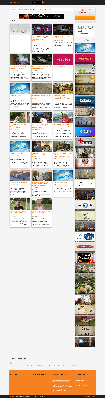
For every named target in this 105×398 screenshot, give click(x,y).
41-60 (33, 366)
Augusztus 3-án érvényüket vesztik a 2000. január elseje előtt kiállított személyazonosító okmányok (63, 154)
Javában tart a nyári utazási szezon (19, 182)
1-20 (27, 366)
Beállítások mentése (21, 358)
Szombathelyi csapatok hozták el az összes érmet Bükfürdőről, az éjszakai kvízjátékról (40, 126)
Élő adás (78, 18)
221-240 (75, 366)
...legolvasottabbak (23, 9)
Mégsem (14, 358)
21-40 (30, 366)
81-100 (40, 366)
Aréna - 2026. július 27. (16, 36)
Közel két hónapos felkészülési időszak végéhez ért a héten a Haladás (18, 212)
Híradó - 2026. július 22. (60, 182)
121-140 (53, 366)
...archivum (50, 9)
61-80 (37, 366)
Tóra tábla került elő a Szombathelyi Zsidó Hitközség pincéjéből (40, 154)
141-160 (57, 366)
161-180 (62, 366)
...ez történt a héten (43, 9)
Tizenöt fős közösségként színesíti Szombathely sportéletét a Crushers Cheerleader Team (41, 212)
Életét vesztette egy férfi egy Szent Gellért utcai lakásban (63, 37)
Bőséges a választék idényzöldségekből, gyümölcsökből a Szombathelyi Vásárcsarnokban (63, 97)
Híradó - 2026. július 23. (16, 153)
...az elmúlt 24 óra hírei (32, 9)
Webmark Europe (92, 396)
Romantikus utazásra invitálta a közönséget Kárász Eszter (18, 67)
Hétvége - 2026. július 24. (60, 67)
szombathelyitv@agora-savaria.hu (84, 385)
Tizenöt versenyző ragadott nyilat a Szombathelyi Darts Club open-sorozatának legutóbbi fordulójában (41, 38)
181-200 (66, 366)
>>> (78, 366)
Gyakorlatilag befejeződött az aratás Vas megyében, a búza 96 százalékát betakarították (40, 183)
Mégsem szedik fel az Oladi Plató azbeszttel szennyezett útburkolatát (41, 97)
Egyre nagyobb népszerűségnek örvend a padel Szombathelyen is (62, 125)
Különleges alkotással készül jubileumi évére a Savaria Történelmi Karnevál (18, 126)
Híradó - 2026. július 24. (16, 95)
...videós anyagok (14, 9)
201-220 (71, 366)
